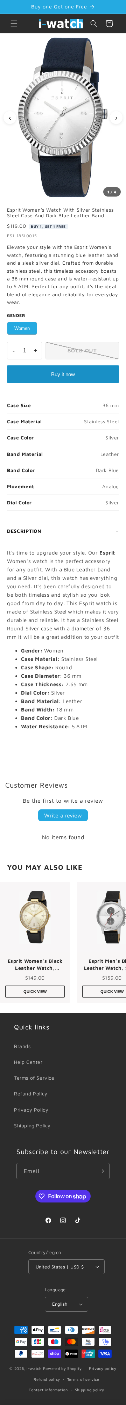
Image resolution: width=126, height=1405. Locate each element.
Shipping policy (90, 1389)
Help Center (28, 1062)
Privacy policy (103, 1368)
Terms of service (83, 1379)
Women (22, 328)
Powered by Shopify (62, 1368)
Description (24, 531)
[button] (14, 23)
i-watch (34, 1368)
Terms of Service (34, 1078)
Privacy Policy (31, 1110)
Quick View (35, 991)
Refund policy (47, 1379)
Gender (16, 315)
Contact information (48, 1389)
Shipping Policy (32, 1125)
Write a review (63, 815)
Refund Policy (31, 1093)
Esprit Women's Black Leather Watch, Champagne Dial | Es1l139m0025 (35, 964)
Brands (22, 1046)
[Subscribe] (101, 1171)
